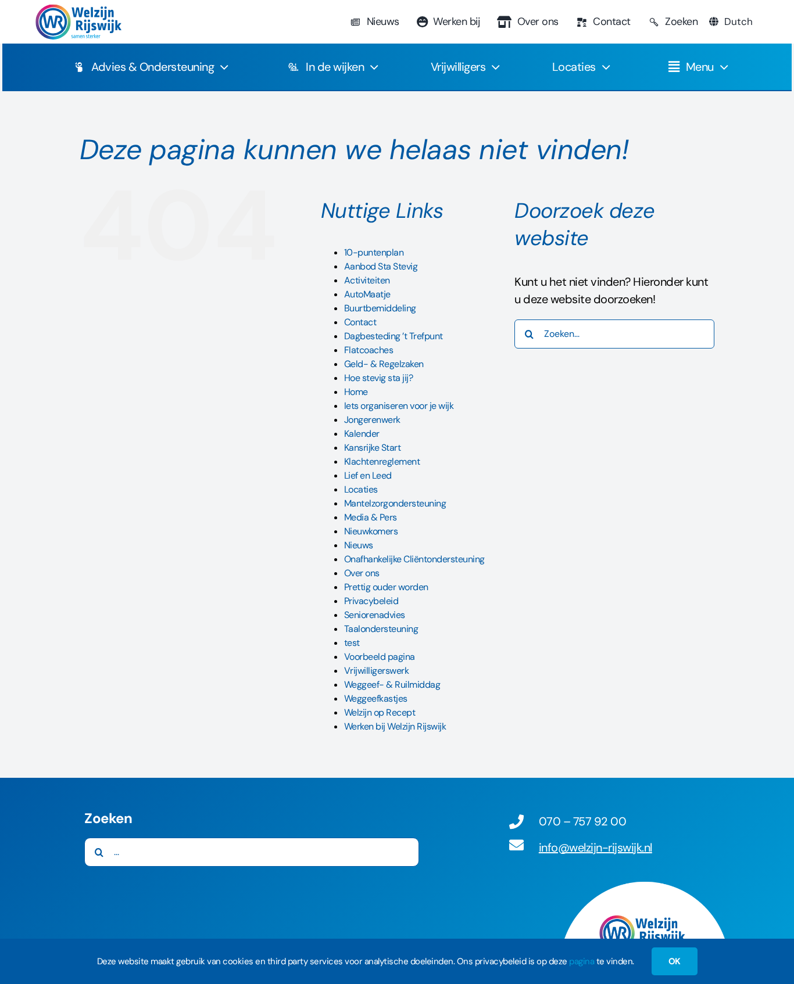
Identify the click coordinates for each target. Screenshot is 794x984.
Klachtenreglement (382, 461)
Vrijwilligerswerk (376, 671)
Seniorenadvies (374, 615)
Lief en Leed (368, 475)
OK (674, 961)
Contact (360, 322)
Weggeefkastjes (375, 698)
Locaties (361, 489)
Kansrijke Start (372, 447)
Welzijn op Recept (380, 712)
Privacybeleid (371, 601)
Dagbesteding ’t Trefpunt (393, 336)
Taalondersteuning (381, 629)
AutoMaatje (367, 294)
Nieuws (358, 545)
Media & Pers (370, 517)
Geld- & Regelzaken (384, 364)
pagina (581, 961)
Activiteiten (367, 280)
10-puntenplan (374, 252)
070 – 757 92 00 (583, 821)
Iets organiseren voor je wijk (399, 406)
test (352, 643)
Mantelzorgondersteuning (395, 503)
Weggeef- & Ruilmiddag (392, 684)
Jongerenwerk (372, 420)
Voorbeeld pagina (379, 657)
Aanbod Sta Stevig (381, 266)
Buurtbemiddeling (380, 308)
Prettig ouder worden (386, 587)
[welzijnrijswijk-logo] (77, 9)
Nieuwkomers (371, 531)
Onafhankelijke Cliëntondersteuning (414, 559)
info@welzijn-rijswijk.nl (595, 847)
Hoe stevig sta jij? (378, 378)
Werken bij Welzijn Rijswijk (395, 726)
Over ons (362, 573)
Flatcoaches (369, 350)
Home (356, 392)
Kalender (362, 434)
